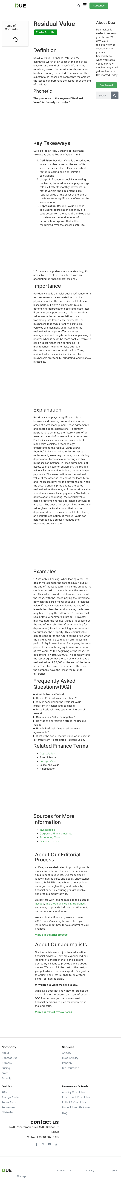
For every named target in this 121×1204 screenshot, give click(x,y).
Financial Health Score (76, 1107)
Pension (67, 1063)
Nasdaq (39, 903)
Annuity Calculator (73, 1092)
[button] (78, 5)
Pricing (6, 1068)
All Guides (8, 1112)
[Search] (114, 95)
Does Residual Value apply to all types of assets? (59, 711)
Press (5, 1073)
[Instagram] (56, 1144)
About (5, 1053)
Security (7, 1078)
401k (4, 1092)
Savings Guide (10, 1097)
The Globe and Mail (57, 903)
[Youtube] (49, 1144)
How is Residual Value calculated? (56, 698)
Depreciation (47, 753)
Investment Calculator (76, 1097)
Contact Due (9, 1058)
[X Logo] (43, 1144)
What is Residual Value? (50, 694)
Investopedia (47, 829)
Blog (64, 1113)
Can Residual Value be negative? (55, 717)
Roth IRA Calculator (74, 1102)
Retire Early (9, 1102)
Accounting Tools (50, 837)
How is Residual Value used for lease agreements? (56, 730)
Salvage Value (48, 761)
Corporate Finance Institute (56, 833)
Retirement (9, 1107)
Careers (7, 1063)
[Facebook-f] (37, 1144)
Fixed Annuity (70, 1058)
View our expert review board (53, 1012)
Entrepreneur (77, 903)
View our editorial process (51, 934)
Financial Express (50, 841)
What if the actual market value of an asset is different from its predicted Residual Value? (61, 737)
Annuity (66, 1053)
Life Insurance (70, 1068)
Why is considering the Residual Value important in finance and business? (57, 703)
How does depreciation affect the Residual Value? (60, 722)
